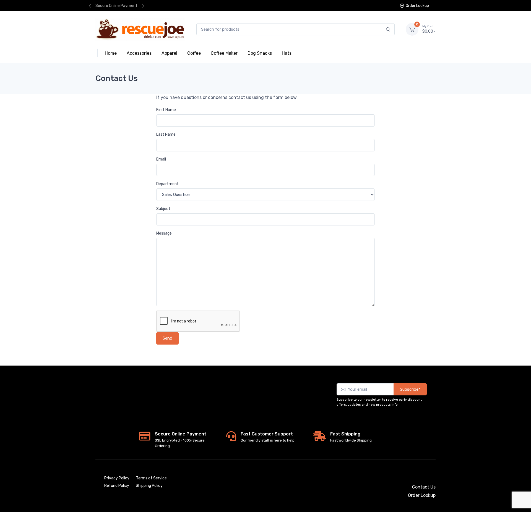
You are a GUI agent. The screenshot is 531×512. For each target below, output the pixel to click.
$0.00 (428, 29)
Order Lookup (417, 5)
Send (167, 338)
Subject (163, 208)
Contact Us (424, 487)
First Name (166, 109)
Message (164, 233)
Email (161, 159)
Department (167, 184)
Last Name (166, 134)
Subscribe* (410, 389)
